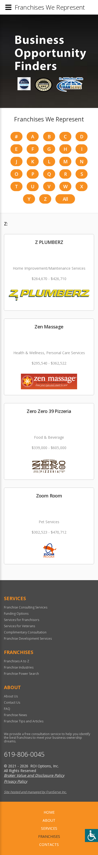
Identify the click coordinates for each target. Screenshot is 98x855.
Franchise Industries (18, 667)
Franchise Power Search (21, 673)
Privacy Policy (15, 781)
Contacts (49, 844)
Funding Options (16, 613)
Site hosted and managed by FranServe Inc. (35, 792)
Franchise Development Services (28, 638)
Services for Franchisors (21, 620)
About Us (11, 696)
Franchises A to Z (16, 661)
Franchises (49, 836)
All (65, 199)
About (49, 820)
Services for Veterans (19, 626)
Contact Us (12, 702)
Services (49, 828)
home (49, 812)
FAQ (7, 709)
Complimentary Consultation (25, 632)
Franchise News (15, 715)
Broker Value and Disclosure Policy (34, 775)
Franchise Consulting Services (25, 607)
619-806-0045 (24, 754)
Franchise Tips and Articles (23, 721)
